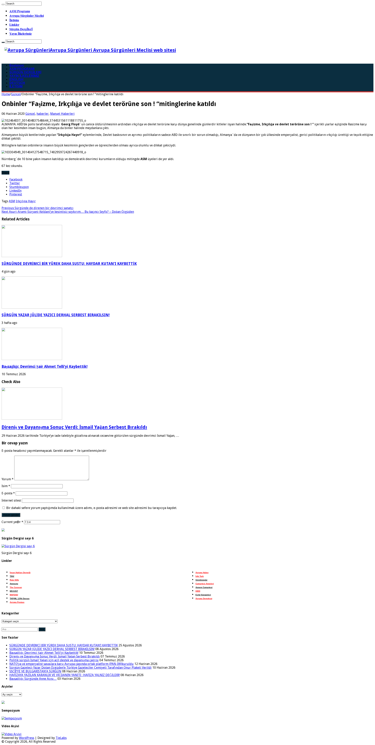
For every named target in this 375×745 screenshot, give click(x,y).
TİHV (12, 576)
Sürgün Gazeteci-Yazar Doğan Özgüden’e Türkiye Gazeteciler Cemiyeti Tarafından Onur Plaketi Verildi (80, 667)
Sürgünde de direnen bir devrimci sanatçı (37, 208)
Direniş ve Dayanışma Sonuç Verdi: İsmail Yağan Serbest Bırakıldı (74, 427)
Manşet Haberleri (62, 114)
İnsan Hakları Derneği (20, 572)
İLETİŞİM (15, 86)
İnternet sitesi (11, 500)
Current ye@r (12, 522)
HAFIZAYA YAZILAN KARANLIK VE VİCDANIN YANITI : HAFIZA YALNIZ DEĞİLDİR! (64, 675)
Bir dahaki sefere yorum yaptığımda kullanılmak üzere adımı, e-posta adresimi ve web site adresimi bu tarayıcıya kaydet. (91, 508)
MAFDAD (14, 595)
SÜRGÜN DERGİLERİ (25, 72)
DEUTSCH (17, 83)
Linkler (14, 24)
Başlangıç (16, 65)
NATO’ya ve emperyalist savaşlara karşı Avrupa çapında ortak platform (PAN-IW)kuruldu (71, 664)
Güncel (16, 94)
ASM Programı (19, 11)
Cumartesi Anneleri (205, 584)
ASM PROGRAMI (21, 68)
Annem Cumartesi (204, 587)
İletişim (14, 20)
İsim (6, 486)
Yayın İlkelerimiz (20, 33)
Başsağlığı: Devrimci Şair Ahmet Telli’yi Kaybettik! (45, 366)
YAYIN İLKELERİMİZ (24, 76)
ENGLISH (16, 79)
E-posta (8, 493)
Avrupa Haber (202, 572)
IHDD (198, 591)
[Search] (3, 4)
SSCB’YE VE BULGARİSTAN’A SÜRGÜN (35, 671)
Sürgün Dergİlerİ (21, 29)
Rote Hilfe (14, 580)
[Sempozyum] (12, 718)
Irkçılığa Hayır (26, 201)
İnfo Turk (200, 576)
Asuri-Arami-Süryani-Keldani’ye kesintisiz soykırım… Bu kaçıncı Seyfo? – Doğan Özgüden (68, 212)
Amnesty (14, 584)
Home (6, 94)
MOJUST (14, 591)
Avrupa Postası (17, 602)
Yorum (7, 479)
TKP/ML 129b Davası (19, 598)
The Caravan (16, 587)
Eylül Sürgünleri (203, 595)
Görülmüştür (201, 580)
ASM (12, 201)
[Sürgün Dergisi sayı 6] (18, 546)
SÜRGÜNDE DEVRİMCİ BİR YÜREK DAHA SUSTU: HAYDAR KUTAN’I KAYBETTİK (69, 264)
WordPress (26, 738)
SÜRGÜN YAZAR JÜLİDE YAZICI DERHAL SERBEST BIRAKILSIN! (56, 315)
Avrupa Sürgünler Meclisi (26, 15)
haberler (43, 114)
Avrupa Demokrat (204, 598)
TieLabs (61, 738)
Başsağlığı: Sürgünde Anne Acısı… (33, 679)
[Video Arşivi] (11, 734)
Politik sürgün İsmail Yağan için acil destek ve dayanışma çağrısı (54, 660)
